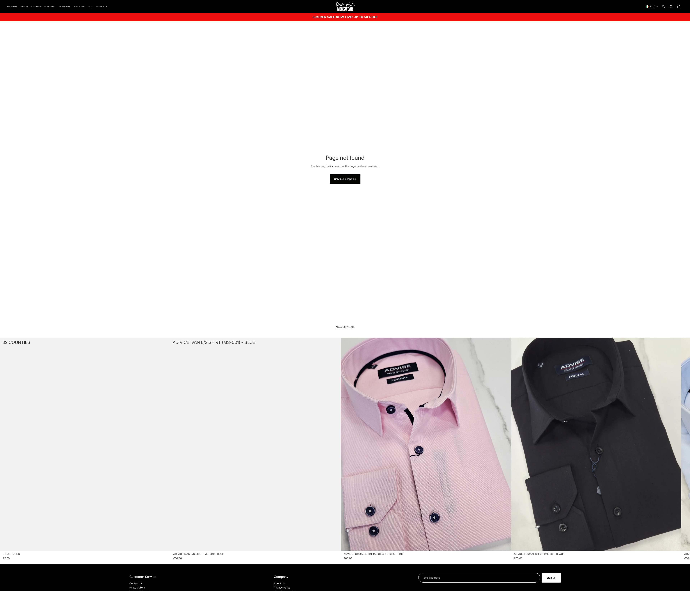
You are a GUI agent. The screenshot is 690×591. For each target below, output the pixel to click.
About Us (279, 583)
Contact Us (135, 583)
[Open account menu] (671, 6)
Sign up (551, 577)
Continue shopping (345, 178)
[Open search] (663, 6)
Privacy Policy (282, 587)
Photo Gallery (137, 587)
